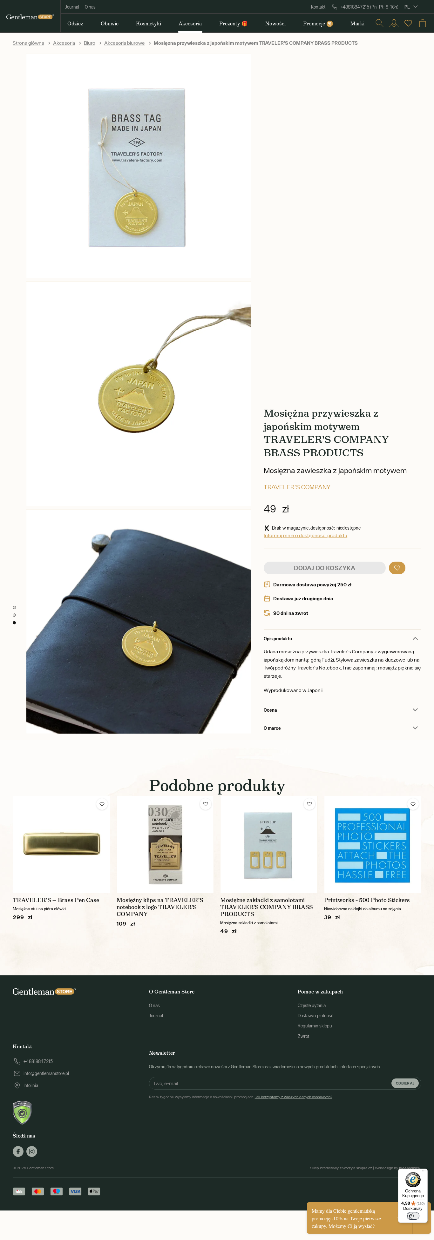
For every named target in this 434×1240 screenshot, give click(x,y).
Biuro (89, 43)
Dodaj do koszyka (324, 567)
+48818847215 (38, 1061)
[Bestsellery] (408, 23)
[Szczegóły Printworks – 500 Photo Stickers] (373, 844)
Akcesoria (64, 43)
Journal (72, 7)
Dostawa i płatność (315, 1015)
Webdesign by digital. (398, 1168)
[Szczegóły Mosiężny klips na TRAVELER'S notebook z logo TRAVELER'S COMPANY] (165, 844)
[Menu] (424, 1172)
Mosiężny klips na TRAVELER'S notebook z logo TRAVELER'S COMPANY (160, 907)
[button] (397, 568)
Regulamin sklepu (315, 1025)
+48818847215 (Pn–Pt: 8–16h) (369, 7)
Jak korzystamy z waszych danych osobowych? (293, 1097)
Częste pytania (312, 1005)
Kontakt (318, 7)
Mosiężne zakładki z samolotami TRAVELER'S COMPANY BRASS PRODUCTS (266, 907)
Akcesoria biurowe (124, 43)
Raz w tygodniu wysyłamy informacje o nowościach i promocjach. (240, 1097)
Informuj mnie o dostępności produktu (305, 535)
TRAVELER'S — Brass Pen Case (56, 900)
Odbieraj (405, 1082)
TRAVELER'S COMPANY (297, 487)
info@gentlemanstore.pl (46, 1073)
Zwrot (303, 1036)
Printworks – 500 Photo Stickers (367, 900)
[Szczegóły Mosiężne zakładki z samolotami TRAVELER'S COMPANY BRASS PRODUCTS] (269, 844)
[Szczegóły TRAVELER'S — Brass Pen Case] (61, 844)
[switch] (413, 1216)
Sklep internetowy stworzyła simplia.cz (341, 1168)
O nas (90, 7)
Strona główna (28, 43)
